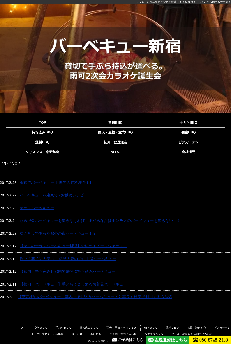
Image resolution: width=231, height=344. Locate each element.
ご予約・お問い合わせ (122, 334)
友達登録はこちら (171, 340)
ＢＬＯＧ (77, 334)
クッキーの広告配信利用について (192, 334)
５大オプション (154, 334)
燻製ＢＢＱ (172, 327)
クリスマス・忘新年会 (42, 152)
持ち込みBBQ (42, 132)
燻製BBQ (42, 142)
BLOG (115, 152)
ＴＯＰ (22, 327)
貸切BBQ (115, 122)
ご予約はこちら (130, 340)
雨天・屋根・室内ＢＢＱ (121, 327)
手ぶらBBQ (188, 122)
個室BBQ (188, 132)
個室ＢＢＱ (150, 327)
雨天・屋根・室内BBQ (115, 132)
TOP (42, 122)
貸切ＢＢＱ (40, 327)
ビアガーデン (188, 142)
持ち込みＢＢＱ (89, 327)
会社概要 (188, 152)
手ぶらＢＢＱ (63, 327)
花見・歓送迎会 (115, 142)
